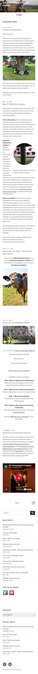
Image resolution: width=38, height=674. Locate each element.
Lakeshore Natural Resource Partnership (16, 444)
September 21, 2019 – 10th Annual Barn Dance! (18, 550)
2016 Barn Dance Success (11, 578)
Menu (20, 15)
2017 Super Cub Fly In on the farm (14, 567)
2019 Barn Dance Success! (11, 544)
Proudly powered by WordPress (12, 669)
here (19, 263)
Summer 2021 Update (12, 30)
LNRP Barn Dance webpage (19, 417)
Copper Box (19, 451)
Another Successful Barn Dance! (16, 433)
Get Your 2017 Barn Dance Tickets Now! (15, 572)
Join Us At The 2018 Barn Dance (16, 323)
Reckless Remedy (19, 412)
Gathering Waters (8, 446)
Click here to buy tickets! (19, 370)
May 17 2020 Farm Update (14, 104)
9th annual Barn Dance (25, 350)
